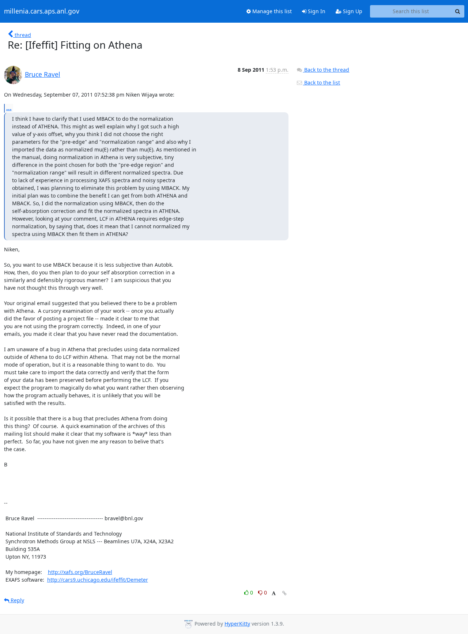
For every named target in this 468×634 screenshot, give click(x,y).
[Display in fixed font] (274, 594)
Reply (16, 600)
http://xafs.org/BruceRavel (80, 572)
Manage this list (271, 11)
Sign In (315, 11)
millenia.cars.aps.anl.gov (41, 11)
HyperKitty (237, 623)
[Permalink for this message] (284, 593)
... (9, 108)
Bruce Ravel (42, 74)
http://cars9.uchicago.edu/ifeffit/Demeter (97, 579)
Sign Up (351, 11)
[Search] (457, 11)
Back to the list (321, 82)
